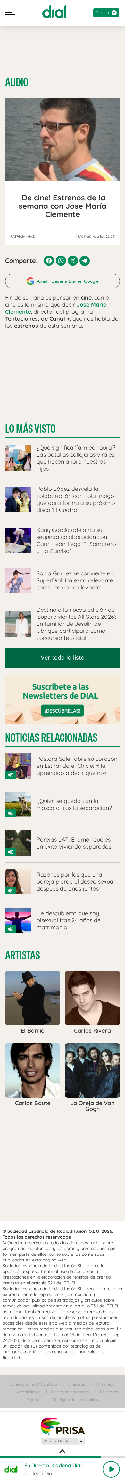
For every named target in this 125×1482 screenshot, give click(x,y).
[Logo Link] (54, 11)
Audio (17, 82)
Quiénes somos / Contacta (33, 1384)
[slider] (62, 1457)
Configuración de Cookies (75, 1399)
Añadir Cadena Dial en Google (68, 281)
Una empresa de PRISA (62, 1426)
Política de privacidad (70, 1391)
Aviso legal (105, 1384)
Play (111, 1469)
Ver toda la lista (63, 657)
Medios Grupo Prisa (63, 1441)
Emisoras (76, 1384)
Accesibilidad (28, 1391)
